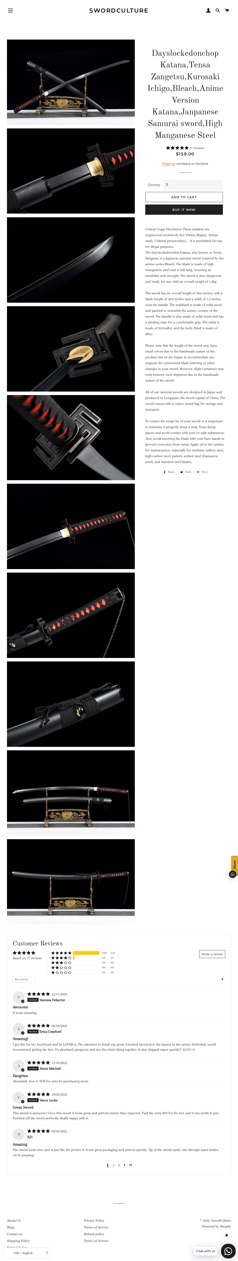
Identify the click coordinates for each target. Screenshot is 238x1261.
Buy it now (183, 209)
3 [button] (119, 1165)
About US (14, 1220)
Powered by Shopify (216, 1226)
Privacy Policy (94, 1220)
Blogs (11, 1227)
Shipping (168, 163)
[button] (177, 148)
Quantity (154, 185)
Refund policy (94, 1234)
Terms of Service (96, 1227)
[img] (39, 994)
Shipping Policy (18, 1241)
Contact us (14, 1234)
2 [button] (113, 1165)
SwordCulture (119, 10)
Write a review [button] (212, 954)
